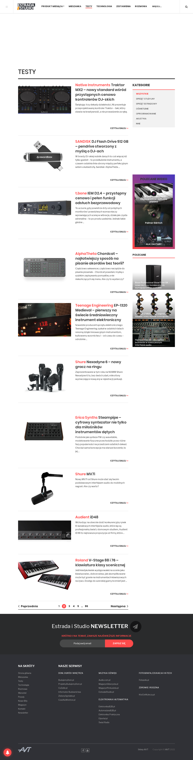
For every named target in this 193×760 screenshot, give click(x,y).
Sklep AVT (143, 750)
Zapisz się (119, 643)
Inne (138, 123)
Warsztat (22, 693)
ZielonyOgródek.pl (66, 696)
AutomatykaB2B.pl (107, 710)
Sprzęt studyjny (145, 98)
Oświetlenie (142, 108)
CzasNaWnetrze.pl (66, 700)
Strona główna (24, 673)
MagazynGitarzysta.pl (108, 684)
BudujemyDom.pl (66, 680)
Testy (88, 6)
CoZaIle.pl (62, 688)
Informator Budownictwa (69, 692)
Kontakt (21, 709)
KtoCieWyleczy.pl (147, 694)
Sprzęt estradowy (146, 103)
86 (86, 606)
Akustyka (141, 118)
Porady (21, 697)
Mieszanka (75, 6)
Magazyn (22, 705)
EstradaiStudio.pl (106, 692)
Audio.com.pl (104, 680)
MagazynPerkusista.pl (109, 688)
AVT (167, 749)
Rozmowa (141, 6)
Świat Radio (104, 722)
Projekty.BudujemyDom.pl (70, 684)
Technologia (104, 6)
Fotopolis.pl (144, 680)
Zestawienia (123, 6)
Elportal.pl (103, 718)
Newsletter (23, 713)
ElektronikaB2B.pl (107, 706)
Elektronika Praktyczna (109, 714)
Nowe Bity (22, 701)
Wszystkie (142, 93)
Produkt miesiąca (52, 6)
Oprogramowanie (146, 113)
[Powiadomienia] (7, 752)
